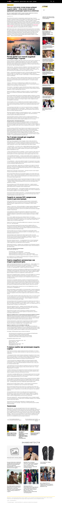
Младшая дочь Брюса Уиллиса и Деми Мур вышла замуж (48, 85)
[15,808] (48, 94)
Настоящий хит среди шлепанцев (45, 463)
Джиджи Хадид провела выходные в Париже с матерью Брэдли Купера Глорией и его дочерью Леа (47, 73)
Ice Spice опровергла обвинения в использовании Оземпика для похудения (14, 419)
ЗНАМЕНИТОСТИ (16, 1)
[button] (52, 1)
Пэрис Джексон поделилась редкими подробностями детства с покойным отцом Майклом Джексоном (48, 47)
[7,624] (48, 57)
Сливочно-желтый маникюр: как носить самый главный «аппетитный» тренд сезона (48, 97)
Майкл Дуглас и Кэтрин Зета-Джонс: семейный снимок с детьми (47, 109)
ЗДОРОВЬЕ (34, 1)
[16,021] (48, 29)
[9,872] (48, 44)
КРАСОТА (30, 1)
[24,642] (48, 70)
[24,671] (48, 107)
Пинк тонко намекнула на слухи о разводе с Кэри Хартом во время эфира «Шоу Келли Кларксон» (32, 420)
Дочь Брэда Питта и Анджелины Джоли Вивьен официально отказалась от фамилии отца (46, 484)
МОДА (28, 1)
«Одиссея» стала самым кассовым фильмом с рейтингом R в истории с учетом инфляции (48, 17)
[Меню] (53, 1)
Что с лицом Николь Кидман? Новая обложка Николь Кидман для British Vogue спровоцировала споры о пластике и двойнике (48, 60)
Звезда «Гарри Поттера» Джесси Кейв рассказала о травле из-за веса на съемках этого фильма (12, 434)
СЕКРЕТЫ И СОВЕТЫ (23, 1)
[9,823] (48, 83)
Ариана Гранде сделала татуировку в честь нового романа (35, 433)
